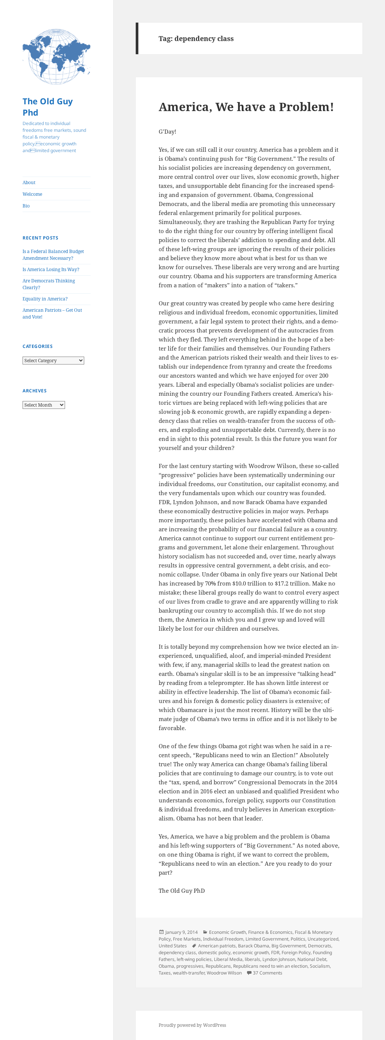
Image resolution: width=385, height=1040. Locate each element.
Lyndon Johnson (278, 959)
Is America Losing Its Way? (51, 269)
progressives (189, 966)
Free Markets (187, 939)
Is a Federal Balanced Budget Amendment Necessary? (53, 254)
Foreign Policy (296, 952)
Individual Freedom (223, 939)
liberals (252, 959)
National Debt (311, 959)
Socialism (320, 966)
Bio (26, 206)
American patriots (217, 945)
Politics (298, 939)
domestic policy (214, 952)
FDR (275, 952)
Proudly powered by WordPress (192, 1025)
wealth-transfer (189, 973)
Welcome (32, 194)
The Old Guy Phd (48, 106)
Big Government (288, 945)
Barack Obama (253, 945)
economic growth (251, 952)
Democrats (319, 945)
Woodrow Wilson (224, 973)
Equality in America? (45, 299)
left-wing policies (194, 959)
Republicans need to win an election (270, 966)
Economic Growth (227, 932)
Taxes (165, 973)
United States (173, 945)
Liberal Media (228, 959)
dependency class (177, 952)
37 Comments (267, 973)
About (29, 182)
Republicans (218, 966)
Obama (166, 966)
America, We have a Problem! (246, 106)
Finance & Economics (270, 932)
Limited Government (267, 939)
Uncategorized (323, 939)
